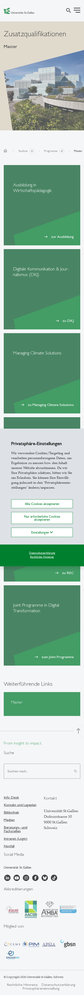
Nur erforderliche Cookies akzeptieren (42, 518)
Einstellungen (40, 532)
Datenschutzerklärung (42, 553)
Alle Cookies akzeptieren (42, 504)
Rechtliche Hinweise (42, 556)
